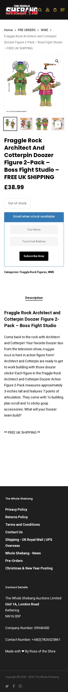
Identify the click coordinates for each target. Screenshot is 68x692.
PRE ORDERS (27, 30)
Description (34, 298)
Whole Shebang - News (23, 553)
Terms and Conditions (22, 524)
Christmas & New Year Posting (29, 568)
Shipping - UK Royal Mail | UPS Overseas (28, 543)
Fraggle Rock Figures (33, 272)
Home (8, 30)
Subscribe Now (34, 256)
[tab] (34, 297)
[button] (62, 10)
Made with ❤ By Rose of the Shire (30, 651)
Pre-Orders (14, 561)
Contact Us (14, 532)
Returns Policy (16, 517)
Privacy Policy (16, 509)
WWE (44, 30)
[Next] (58, 124)
